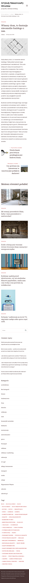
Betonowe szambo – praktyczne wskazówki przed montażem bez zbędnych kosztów (13, 350)
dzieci (4, 511)
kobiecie (10, 511)
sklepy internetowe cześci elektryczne (14, 548)
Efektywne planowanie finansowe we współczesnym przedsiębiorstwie (11, 343)
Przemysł (4, 444)
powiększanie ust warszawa (11, 530)
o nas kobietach (7, 527)
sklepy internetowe (7, 466)
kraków (4, 517)
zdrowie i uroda (7, 564)
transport (4, 471)
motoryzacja (5, 430)
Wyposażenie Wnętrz (7, 484)
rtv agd (3, 462)
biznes (3, 394)
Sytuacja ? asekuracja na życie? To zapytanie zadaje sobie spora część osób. (14, 319)
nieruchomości (5, 435)
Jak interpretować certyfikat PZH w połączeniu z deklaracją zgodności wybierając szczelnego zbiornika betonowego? (14, 365)
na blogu (20, 522)
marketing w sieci (7, 519)
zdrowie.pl (4, 493)
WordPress (13, 578)
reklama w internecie (9, 540)
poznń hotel (6, 532)
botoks (4, 509)
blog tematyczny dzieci (19, 506)
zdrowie (3, 489)
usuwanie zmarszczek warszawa (12, 553)
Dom (2, 403)
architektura (5, 385)
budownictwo (5, 398)
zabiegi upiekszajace (15, 558)
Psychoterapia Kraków (9, 537)
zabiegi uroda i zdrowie (9, 561)
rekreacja (4, 457)
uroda (3, 475)
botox (10, 509)
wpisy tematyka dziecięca (16, 556)
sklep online (21, 543)
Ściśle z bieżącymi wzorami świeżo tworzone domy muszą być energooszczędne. (14, 247)
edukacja (4, 412)
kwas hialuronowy (15, 517)
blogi (19, 504)
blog (2, 504)
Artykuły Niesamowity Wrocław (12, 4)
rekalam (21, 537)
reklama (3, 448)
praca (3, 439)
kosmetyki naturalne (7, 421)
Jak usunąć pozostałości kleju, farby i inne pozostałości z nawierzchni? (12, 213)
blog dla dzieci (10, 504)
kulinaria (4, 425)
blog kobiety (6, 506)
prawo (14, 532)
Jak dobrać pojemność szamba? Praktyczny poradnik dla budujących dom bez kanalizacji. (14, 357)
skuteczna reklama (8, 551)
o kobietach (14, 524)
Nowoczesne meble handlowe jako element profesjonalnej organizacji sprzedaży (13, 372)
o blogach (5, 524)
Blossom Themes (19, 576)
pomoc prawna (18, 527)
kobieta (17, 511)
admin (3, 34)
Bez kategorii (5, 389)
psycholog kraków (21, 535)
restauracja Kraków (8, 543)
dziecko (3, 407)
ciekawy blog (18, 509)
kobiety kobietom (7, 514)
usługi (3, 22)
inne (2, 416)
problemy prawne (7, 535)
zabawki (4, 558)
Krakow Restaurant (21, 514)
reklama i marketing (7, 453)
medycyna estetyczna (8, 522)
